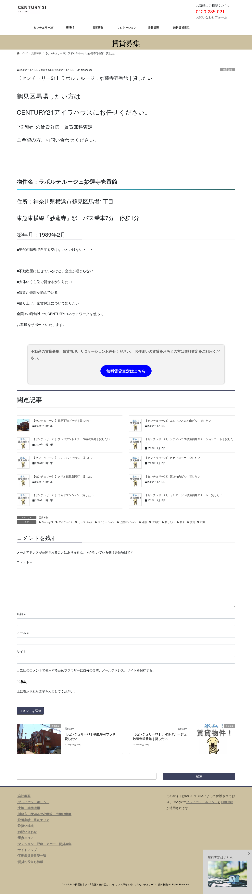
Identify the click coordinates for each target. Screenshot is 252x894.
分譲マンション (128, 522)
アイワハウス (66, 522)
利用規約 (227, 802)
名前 (21, 614)
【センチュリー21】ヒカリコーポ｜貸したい (172, 458)
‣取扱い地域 (25, 825)
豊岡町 (155, 522)
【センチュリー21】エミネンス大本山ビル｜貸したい (178, 420)
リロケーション (106, 522)
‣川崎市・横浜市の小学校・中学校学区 (44, 814)
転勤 (202, 522)
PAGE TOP (242, 863)
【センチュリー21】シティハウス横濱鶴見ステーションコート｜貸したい (189, 441)
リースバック (85, 522)
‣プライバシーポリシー (33, 802)
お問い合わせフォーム (211, 17)
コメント (24, 562)
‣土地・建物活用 (28, 808)
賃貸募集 (227, 69)
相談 (144, 522)
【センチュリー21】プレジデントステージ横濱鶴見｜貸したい (71, 439)
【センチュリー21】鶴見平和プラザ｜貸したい (61, 420)
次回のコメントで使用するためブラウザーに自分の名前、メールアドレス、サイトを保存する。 (88, 670)
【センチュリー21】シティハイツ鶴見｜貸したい (63, 458)
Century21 (47, 522)
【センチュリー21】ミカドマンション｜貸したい (63, 495)
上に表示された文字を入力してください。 (47, 691)
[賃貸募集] (39, 738)
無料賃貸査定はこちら (126, 371)
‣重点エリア (25, 837)
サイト (21, 651)
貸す (182, 522)
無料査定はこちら (220, 857)
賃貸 (192, 522)
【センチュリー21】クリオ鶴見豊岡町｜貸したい (63, 476)
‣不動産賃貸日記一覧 (31, 855)
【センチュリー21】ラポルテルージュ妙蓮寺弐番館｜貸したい (160, 736)
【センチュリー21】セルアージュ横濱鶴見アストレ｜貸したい (183, 495)
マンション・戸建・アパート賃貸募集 (44, 844)
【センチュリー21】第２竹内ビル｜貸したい (172, 476)
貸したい (169, 522)
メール (23, 632)
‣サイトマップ (27, 849)
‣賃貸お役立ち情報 (30, 861)
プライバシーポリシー (202, 802)
